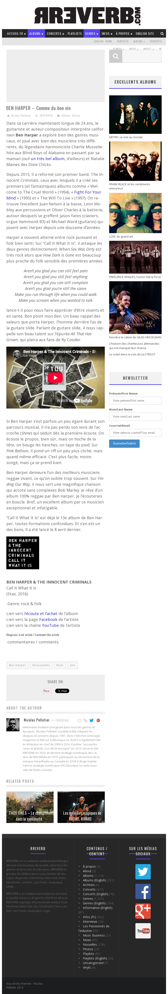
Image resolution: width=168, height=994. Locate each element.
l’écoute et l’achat (41, 613)
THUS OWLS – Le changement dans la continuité (31, 816)
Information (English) (97, 908)
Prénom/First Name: (123, 393)
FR (160, 49)
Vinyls (87, 967)
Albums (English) (94, 880)
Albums (34, 33)
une (72, 665)
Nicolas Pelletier (21, 115)
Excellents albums (135, 82)
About (147, 49)
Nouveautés (41, 665)
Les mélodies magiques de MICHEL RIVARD (82, 816)
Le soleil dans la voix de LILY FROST (132, 354)
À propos (123, 33)
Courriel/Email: (120, 426)
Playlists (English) (95, 958)
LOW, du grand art (121, 236)
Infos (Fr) (89, 917)
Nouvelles (90, 944)
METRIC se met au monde (126, 137)
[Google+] (98, 721)
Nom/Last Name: (121, 409)
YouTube (51, 625)
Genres (90, 33)
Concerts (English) (95, 894)
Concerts (54, 33)
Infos (106, 33)
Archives (89, 885)
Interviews (90, 921)
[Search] (162, 33)
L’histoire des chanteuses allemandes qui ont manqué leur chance (134, 346)
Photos (88, 949)
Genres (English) (94, 903)
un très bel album (48, 158)
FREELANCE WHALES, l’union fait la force (135, 277)
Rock (59, 665)
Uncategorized (93, 963)
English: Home (103, 41)
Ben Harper (17, 665)
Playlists (75, 33)
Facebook (48, 619)
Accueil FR (15, 33)
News (87, 940)
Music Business (94, 935)
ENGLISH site (145, 33)
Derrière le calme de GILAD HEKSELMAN (135, 337)
